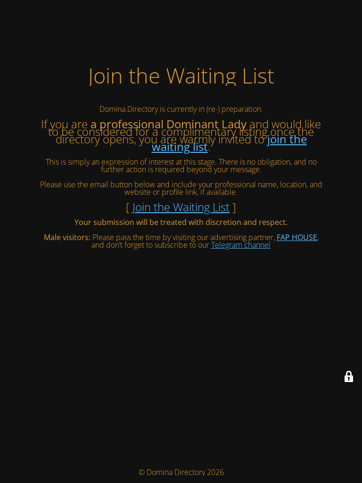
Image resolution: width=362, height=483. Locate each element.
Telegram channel (241, 245)
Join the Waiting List (181, 207)
